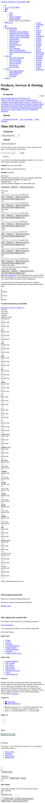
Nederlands (40, 36)
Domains (9, 644)
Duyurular (12, 76)
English (38, 38)
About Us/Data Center (13, 653)
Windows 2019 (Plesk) (19, 98)
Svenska (39, 66)
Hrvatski (39, 30)
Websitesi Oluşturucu (32, 104)
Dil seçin (9, 22)
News (8, 672)
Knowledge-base (12, 674)
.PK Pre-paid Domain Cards (18, 102)
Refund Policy (10, 757)
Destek (7, 69)
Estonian (39, 40)
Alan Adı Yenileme (15, 61)
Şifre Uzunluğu (6, 790)
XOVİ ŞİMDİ (30, 109)
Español (38, 64)
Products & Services (13, 670)
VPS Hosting (13, 43)
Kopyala (30, 799)
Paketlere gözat (6, 606)
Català (38, 26)
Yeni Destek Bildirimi (16, 71)
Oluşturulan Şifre (6, 794)
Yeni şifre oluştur (8, 799)
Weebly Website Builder (17, 50)
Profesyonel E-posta (31, 107)
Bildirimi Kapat (14, 778)
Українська (40, 69)
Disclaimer (8, 754)
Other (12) (20, 308)
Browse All (13, 30)
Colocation (4, 102)
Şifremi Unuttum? (15, 17)
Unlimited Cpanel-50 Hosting (19, 33)
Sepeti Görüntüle (14, 18)
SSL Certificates (14, 48)
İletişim (7, 78)
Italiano (38, 51)
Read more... (15, 694)
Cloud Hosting (14, 39)
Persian (38, 41)
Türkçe (38, 68)
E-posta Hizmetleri (17, 106)
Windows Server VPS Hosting (19, 37)
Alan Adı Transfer (15, 59)
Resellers (12, 46)
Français (39, 43)
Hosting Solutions (11, 28)
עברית (38, 47)
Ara (22, 153)
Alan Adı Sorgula (15, 63)
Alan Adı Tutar (14, 67)
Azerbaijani (40, 24)
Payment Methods (12, 661)
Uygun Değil (5, 195)
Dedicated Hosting (12, 649)
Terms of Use (9, 755)
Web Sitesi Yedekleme (31, 106)
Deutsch (38, 45)
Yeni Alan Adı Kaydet (16, 58)
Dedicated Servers (15, 45)
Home (8, 640)
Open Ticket (11, 702)
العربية (38, 23)
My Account (10, 663)
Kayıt (11, 15)
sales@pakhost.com (13, 703)
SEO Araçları (20, 107)
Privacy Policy (10, 752)
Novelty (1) (12, 308)
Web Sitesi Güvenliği (8, 107)
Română (39, 60)
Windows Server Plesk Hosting (19, 35)
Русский (39, 62)
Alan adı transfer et (7, 625)
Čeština (38, 32)
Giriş (10, 13)
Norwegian (39, 55)
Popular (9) (4, 308)
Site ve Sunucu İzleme (14, 109)
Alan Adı (8, 56)
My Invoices (10, 669)
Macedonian (40, 53)
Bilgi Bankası (13, 74)
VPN (40, 106)
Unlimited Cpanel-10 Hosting (19, 32)
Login (8, 642)
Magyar (38, 49)
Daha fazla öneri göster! (9, 275)
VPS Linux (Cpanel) (18, 100)
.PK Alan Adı (13, 65)
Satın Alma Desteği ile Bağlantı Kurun (13, 199)
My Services (10, 667)
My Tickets (10, 665)
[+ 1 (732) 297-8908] (5, 5)
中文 (37, 28)
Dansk (38, 34)
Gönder (23, 778)
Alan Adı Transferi (26, 119)
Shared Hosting (14, 41)
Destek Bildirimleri (15, 73)
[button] (1, 768)
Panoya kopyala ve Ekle (20, 801)
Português (39, 56)
